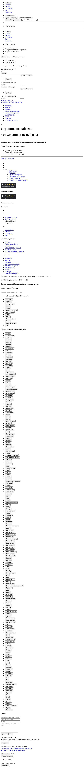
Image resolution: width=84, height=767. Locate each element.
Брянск (8, 382)
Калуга (8, 453)
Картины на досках (11, 113)
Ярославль (9, 710)
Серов (8, 624)
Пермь (8, 316)
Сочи (7, 635)
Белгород (9, 363)
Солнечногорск (10, 633)
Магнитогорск (10, 511)
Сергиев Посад (10, 622)
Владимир (9, 395)
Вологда (8, 402)
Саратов (8, 616)
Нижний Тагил (10, 541)
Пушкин (8, 592)
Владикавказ (10, 393)
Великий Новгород (11, 389)
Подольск (9, 588)
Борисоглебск (10, 376)
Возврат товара (14, 178)
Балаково (9, 357)
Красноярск (9, 492)
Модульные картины (12, 111)
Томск (7, 660)
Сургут (8, 643)
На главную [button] (9, 158)
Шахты (8, 699)
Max (21, 102)
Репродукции (9, 115)
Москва (8, 308)
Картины (8, 109)
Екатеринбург (10, 304)
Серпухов (9, 626)
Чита (7, 697)
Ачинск (8, 355)
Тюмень (8, 665)
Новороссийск (10, 547)
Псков (7, 590)
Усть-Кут (8, 675)
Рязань (8, 603)
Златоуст (8, 438)
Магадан (8, 509)
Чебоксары (9, 686)
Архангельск (10, 348)
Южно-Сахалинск (11, 705)
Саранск (8, 613)
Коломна (8, 477)
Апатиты (8, 342)
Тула (7, 663)
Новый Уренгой (10, 556)
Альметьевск (10, 335)
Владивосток (10, 391)
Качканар (8, 462)
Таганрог (8, 650)
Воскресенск (10, 408)
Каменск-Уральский (12, 455)
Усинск (8, 671)
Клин (7, 470)
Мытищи (8, 524)
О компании (9, 230)
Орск (7, 575)
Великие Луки (10, 387)
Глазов (8, 419)
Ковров (8, 474)
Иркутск (8, 444)
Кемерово (9, 464)
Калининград (10, 451)
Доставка (8, 4)
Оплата (7, 246)
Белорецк (9, 365)
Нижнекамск (9, 536)
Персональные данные (17, 176)
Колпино (8, 479)
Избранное (13, 171)
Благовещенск (10, 374)
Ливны (8, 504)
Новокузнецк (10, 543)
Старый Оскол (10, 639)
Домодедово (10, 430)
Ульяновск (9, 669)
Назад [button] (3, 158)
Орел (7, 569)
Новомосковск (10, 545)
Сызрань (8, 646)
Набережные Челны (12, 526)
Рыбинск (8, 601)
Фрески (7, 107)
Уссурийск (9, 673)
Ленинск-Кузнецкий (12, 502)
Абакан (8, 333)
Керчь (7, 466)
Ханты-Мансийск (11, 684)
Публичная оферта (15, 174)
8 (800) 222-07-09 (7, 100)
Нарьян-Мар (9, 530)
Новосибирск (10, 312)
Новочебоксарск (11, 551)
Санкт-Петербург (11, 323)
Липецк (8, 506)
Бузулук (8, 385)
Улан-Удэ (8, 667)
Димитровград (10, 425)
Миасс (8, 517)
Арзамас (8, 344)
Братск (8, 380)
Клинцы (8, 472)
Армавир (8, 346)
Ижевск (8, 442)
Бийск (7, 370)
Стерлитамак (10, 641)
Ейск (7, 432)
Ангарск (8, 340)
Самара (8, 321)
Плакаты (8, 118)
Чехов (8, 695)
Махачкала (9, 515)
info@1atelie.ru (10, 219)
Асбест (8, 350)
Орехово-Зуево (10, 573)
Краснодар (9, 487)
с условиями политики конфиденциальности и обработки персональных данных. (16, 749)
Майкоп (8, 513)
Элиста (8, 701)
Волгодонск (9, 400)
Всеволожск (9, 412)
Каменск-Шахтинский (12, 457)
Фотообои (8, 105)
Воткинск (8, 410)
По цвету (11, 87)
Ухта (7, 680)
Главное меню (10, 15)
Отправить (5, 743)
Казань (8, 306)
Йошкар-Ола (9, 447)
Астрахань (9, 353)
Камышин (9, 459)
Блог (6, 10)
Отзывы (8, 6)
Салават (8, 605)
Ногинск (8, 558)
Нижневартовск (10, 534)
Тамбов (8, 652)
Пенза (7, 577)
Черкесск (8, 693)
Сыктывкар (9, 648)
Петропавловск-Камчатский (14, 586)
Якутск (8, 708)
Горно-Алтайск (10, 421)
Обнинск (8, 562)
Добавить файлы (7, 734)
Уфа (7, 325)
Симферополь (10, 628)
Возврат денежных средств (18, 180)
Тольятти (8, 658)
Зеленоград (9, 436)
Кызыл (8, 500)
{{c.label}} (8, 79)
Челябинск (9, 688)
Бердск (8, 367)
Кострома (9, 483)
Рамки (7, 116)
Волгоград (9, 299)
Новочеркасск (10, 554)
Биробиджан (9, 372)
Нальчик (8, 528)
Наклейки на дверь (11, 120)
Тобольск (8, 656)
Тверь (7, 654)
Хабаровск (9, 682)
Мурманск (9, 521)
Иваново (8, 440)
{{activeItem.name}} (11, 18)
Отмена (4, 73)
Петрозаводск (10, 583)
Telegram (16, 102)
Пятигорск (9, 594)
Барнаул (8, 361)
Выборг (8, 415)
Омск (7, 314)
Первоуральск (10, 579)
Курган (8, 496)
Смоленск (9, 631)
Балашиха (9, 359)
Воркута (8, 404)
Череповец (9, 690)
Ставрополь (9, 637)
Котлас (8, 485)
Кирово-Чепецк (10, 468)
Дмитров (8, 427)
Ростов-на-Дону (10, 319)
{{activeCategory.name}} (13, 20)
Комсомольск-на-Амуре (13, 481)
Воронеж (8, 301)
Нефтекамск (9, 532)
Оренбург (9, 571)
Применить (5, 765)
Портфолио (9, 8)
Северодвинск (10, 620)
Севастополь (10, 618)
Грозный (8, 423)
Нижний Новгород (11, 310)
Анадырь (8, 338)
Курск (7, 498)
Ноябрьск (9, 560)
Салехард (9, 607)
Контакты (8, 12)
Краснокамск (10, 489)
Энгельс (8, 703)
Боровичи (9, 378)
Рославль (9, 596)
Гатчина (8, 417)
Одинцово (9, 564)
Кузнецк (8, 494)
